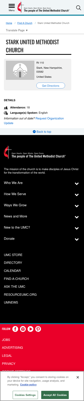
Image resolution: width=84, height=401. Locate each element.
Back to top (43, 132)
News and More (15, 216)
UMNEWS (11, 302)
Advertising (12, 347)
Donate (9, 238)
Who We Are (13, 182)
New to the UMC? (17, 227)
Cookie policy (28, 384)
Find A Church (24, 23)
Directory (13, 263)
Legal (7, 355)
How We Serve (15, 193)
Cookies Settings (25, 395)
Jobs (6, 339)
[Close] (77, 377)
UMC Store (13, 255)
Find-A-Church (16, 279)
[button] (78, 8)
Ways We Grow (15, 204)
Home (9, 23)
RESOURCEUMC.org (20, 295)
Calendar (12, 271)
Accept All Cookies (55, 395)
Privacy (8, 363)
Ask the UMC (14, 287)
